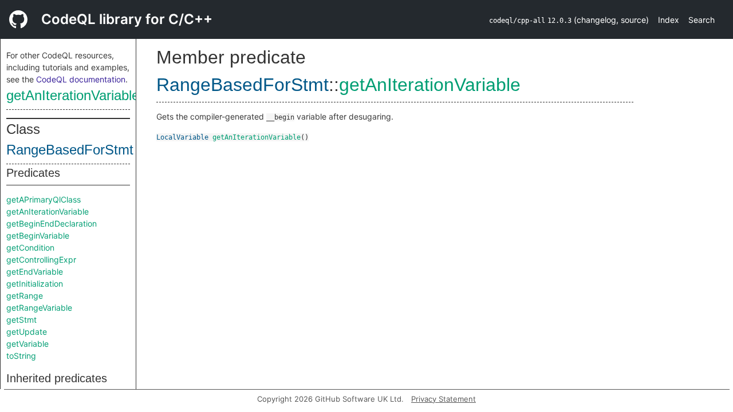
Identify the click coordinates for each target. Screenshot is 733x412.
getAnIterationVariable (72, 95)
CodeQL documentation (80, 79)
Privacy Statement (443, 398)
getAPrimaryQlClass (43, 199)
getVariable (27, 343)
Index (668, 20)
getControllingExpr (41, 259)
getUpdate (26, 331)
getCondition (30, 247)
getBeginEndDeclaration (51, 223)
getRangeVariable (39, 307)
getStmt (21, 319)
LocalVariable (182, 137)
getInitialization (34, 283)
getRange (24, 295)
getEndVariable (34, 271)
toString (21, 355)
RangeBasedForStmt (69, 149)
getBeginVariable (37, 235)
